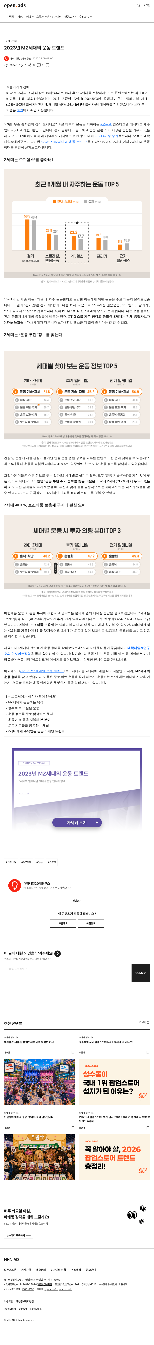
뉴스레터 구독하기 (16, 1235)
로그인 (146, 5)
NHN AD (11, 1259)
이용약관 (8, 1301)
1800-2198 (28, 1289)
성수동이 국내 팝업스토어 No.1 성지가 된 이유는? (106, 1042)
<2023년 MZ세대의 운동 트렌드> (64, 141)
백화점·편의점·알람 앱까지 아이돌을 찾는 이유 (29, 1042)
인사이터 (57, 16)
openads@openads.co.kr (58, 1289)
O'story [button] (84, 16)
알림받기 (77, 900)
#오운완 (106, 124)
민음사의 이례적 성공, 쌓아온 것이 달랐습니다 (29, 1117)
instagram (10, 1308)
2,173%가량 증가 (106, 136)
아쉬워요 (90, 923)
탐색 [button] (11, 16)
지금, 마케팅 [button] (24, 16)
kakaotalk (36, 1308)
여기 (20, 110)
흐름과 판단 (42, 16)
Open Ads (15, 5)
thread (23, 1308)
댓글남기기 (140, 973)
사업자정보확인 (45, 1284)
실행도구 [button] (69, 16)
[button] (144, 1022)
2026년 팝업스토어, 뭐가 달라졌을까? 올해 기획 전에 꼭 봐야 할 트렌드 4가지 (114, 1119)
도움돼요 (63, 923)
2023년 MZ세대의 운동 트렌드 (42, 671)
